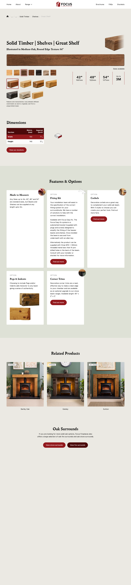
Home (9, 4)
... (12, 17)
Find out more (58, 262)
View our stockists (16, 150)
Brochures (100, 4)
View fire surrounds (77, 445)
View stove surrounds (54, 445)
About (18, 4)
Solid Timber (24, 17)
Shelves (35, 17)
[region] (25, 136)
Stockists (120, 4)
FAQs (111, 4)
